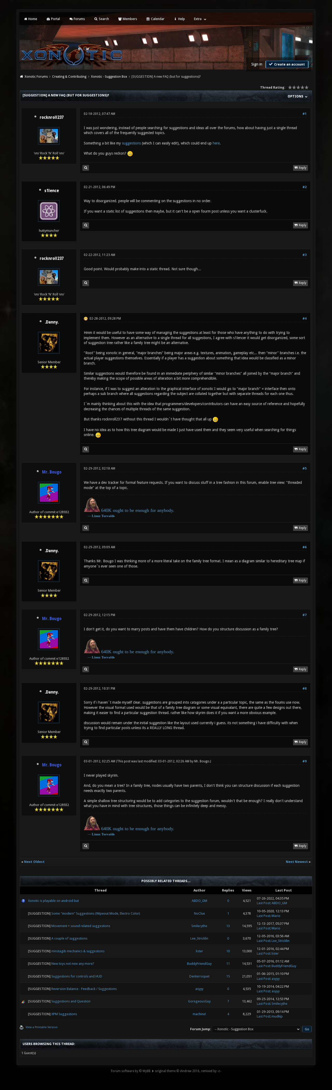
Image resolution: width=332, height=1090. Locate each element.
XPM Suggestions (64, 1014)
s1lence (51, 190)
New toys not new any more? (72, 964)
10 (228, 951)
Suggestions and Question (71, 1001)
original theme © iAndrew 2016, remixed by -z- (188, 1071)
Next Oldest (34, 862)
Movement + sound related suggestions (80, 926)
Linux (96, 516)
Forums (79, 19)
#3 (304, 255)
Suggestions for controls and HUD (76, 976)
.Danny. (52, 322)
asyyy (276, 979)
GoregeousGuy (199, 1001)
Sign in (256, 64)
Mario (276, 916)
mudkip (277, 1016)
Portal (55, 19)
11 (228, 964)
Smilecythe (199, 926)
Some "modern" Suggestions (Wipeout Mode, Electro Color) (95, 913)
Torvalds (108, 516)
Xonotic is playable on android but (53, 901)
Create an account (289, 64)
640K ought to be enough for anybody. (137, 510)
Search (103, 19)
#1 (304, 114)
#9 (304, 761)
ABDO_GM (199, 901)
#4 (304, 318)
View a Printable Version (42, 1027)
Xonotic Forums (36, 76)
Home (32, 19)
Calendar (157, 19)
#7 (304, 615)
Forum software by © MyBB (130, 1071)
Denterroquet (199, 976)
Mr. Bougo (201, 761)
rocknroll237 (52, 117)
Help (181, 19)
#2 (304, 187)
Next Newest (297, 862)
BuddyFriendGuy (199, 964)
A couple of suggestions (69, 938)
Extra (198, 19)
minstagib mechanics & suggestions (78, 951)
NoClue (199, 913)
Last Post (263, 903)
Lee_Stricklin (199, 938)
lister (199, 951)
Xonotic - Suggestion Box (109, 76)
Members (129, 19)
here (216, 143)
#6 (304, 547)
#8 (304, 688)
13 (228, 926)
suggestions (131, 143)
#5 (304, 468)
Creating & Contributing (69, 76)
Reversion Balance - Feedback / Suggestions (84, 989)
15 (228, 976)
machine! (199, 1014)
